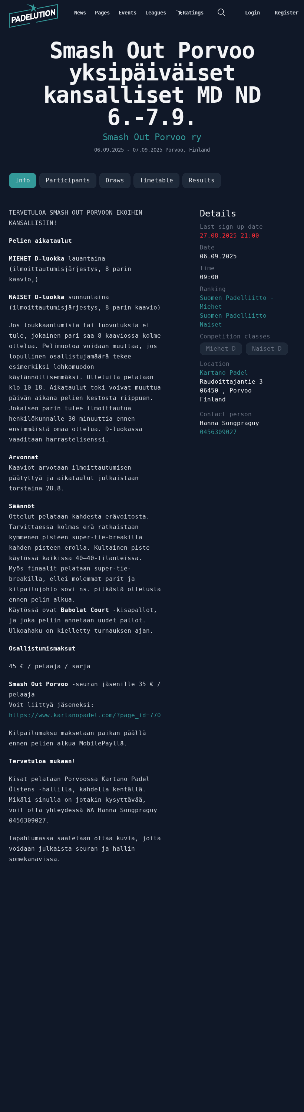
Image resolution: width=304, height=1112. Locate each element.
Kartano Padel (224, 372)
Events (127, 13)
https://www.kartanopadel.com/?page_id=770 (85, 715)
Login (252, 13)
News (80, 13)
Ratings (193, 13)
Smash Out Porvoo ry (152, 137)
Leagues (155, 13)
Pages (102, 13)
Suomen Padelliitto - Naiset (237, 320)
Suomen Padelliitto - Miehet (237, 302)
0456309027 (218, 432)
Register (286, 13)
